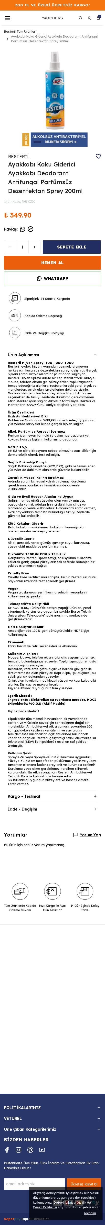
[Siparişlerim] (89, 18)
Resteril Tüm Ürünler (19, 31)
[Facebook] (7, 1150)
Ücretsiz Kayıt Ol (84, 1184)
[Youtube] (42, 1150)
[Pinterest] (30, 1150)
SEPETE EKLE (71, 247)
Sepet (9, 1219)
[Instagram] (18, 1150)
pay (17, 1219)
